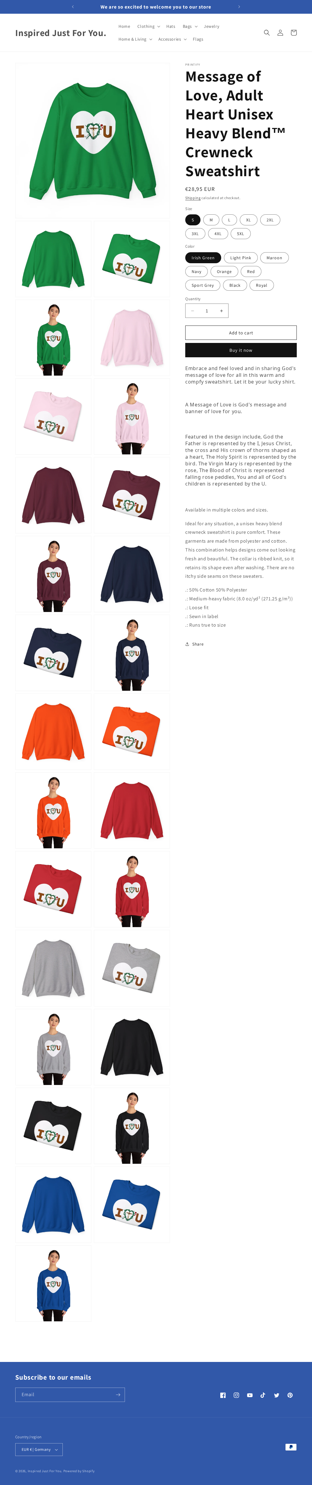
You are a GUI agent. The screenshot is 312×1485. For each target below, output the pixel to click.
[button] (148, 26)
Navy (196, 271)
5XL (240, 233)
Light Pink (240, 257)
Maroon (274, 257)
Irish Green (203, 257)
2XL (270, 220)
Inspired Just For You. (45, 1471)
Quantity (192, 298)
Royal (262, 285)
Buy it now (241, 350)
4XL (218, 233)
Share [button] (198, 644)
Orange (224, 271)
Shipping (193, 197)
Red (251, 271)
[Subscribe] (118, 1395)
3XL (195, 233)
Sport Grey (203, 285)
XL (248, 220)
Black (235, 285)
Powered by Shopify (79, 1471)
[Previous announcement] (73, 6)
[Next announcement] (239, 6)
